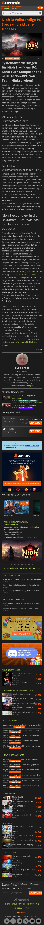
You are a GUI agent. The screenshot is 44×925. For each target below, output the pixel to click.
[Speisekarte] (41, 3)
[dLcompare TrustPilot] (25, 921)
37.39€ (35, 431)
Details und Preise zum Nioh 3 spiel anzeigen (22, 568)
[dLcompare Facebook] (12, 921)
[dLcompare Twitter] (6, 921)
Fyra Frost (24, 58)
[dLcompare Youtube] (31, 921)
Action (16, 527)
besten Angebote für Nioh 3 (23, 342)
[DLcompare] (22, 899)
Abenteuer (24, 527)
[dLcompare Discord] (38, 921)
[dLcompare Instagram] (19, 921)
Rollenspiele (34, 527)
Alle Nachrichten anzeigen (22, 385)
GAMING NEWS (12, 58)
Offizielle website (11, 524)
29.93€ (35, 423)
